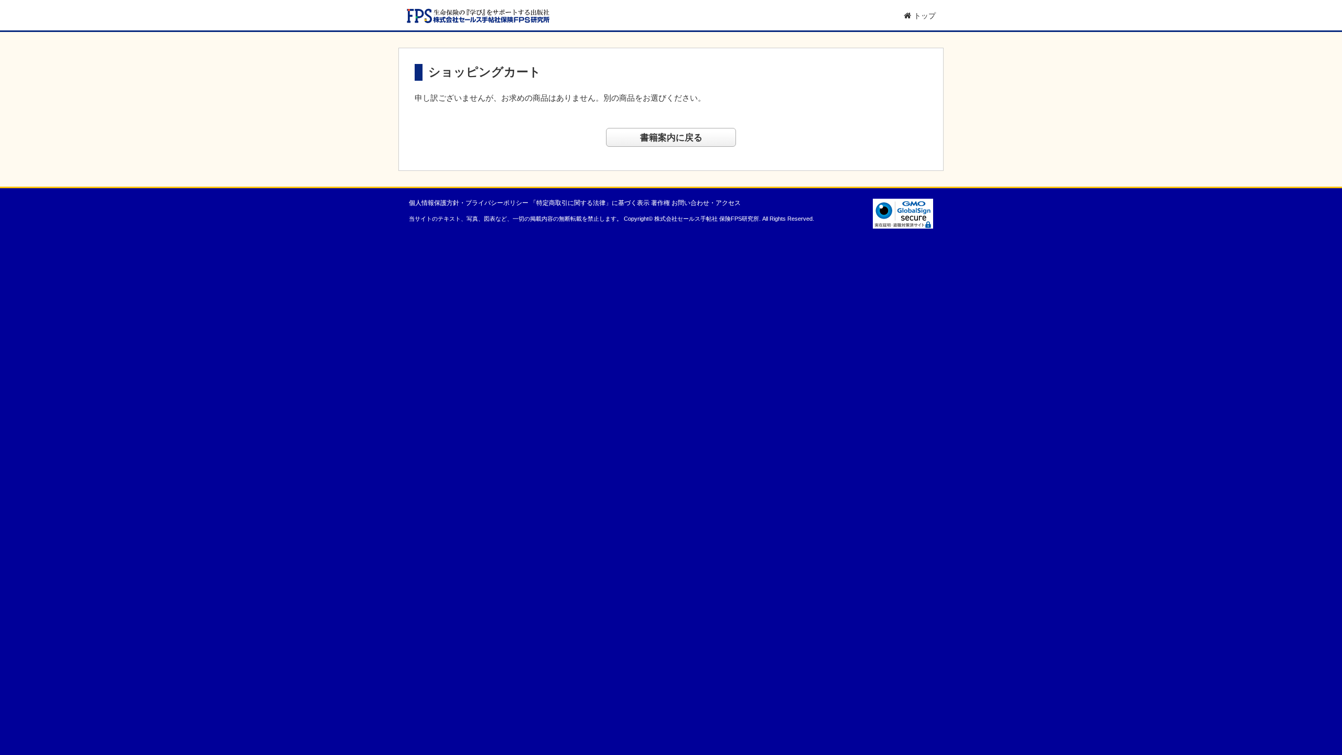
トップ (925, 16)
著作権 (660, 203)
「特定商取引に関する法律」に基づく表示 (590, 203)
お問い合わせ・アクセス (706, 203)
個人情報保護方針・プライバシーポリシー (468, 203)
